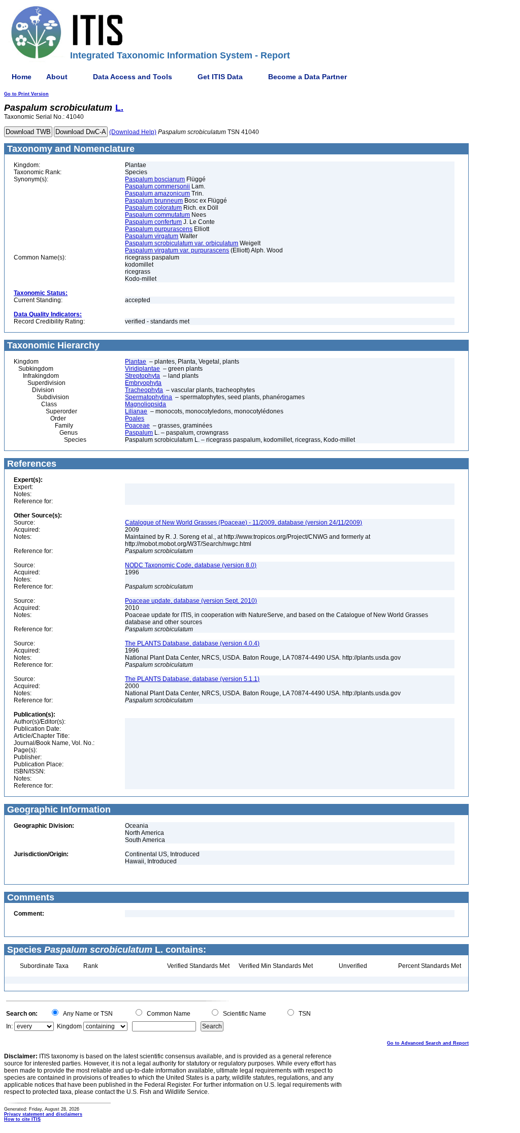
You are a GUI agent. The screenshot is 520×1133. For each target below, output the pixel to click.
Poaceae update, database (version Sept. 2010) (191, 600)
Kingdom (69, 1026)
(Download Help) (132, 132)
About (57, 77)
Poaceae (137, 425)
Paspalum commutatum (157, 214)
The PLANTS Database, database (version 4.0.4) (192, 643)
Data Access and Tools (132, 77)
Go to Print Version (26, 93)
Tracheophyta (144, 390)
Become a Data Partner (307, 77)
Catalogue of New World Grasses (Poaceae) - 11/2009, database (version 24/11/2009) (243, 522)
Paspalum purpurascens (158, 229)
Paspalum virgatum (151, 236)
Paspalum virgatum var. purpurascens (177, 250)
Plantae (135, 361)
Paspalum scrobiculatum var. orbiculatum (181, 243)
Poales (134, 418)
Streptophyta (142, 375)
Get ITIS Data (220, 77)
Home (21, 77)
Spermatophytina (148, 397)
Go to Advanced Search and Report (428, 1043)
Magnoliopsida (145, 404)
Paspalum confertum (153, 221)
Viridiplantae (142, 368)
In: (9, 1026)
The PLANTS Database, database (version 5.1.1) (192, 679)
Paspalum (139, 432)
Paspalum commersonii (157, 186)
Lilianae (136, 411)
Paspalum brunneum (154, 200)
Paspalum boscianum (155, 179)
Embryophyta (143, 382)
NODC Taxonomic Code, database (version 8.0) (190, 565)
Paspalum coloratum (153, 207)
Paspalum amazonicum (157, 193)
